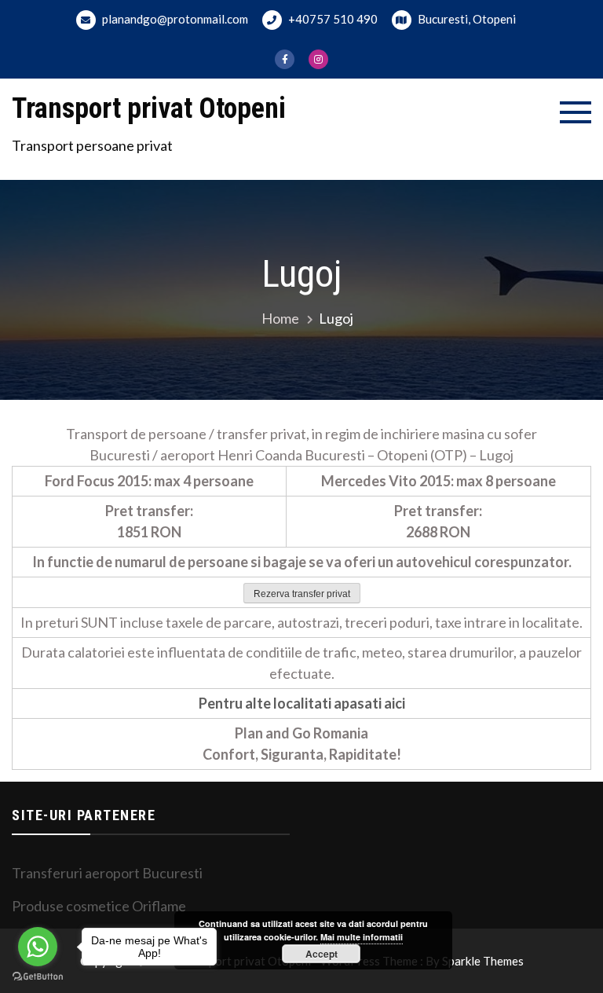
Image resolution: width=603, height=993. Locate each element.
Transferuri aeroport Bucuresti (107, 872)
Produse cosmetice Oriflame (99, 905)
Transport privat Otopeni (149, 108)
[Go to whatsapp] (37, 946)
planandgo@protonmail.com (174, 19)
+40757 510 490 (332, 19)
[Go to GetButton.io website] (38, 977)
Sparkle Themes (483, 961)
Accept (321, 954)
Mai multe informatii (361, 937)
